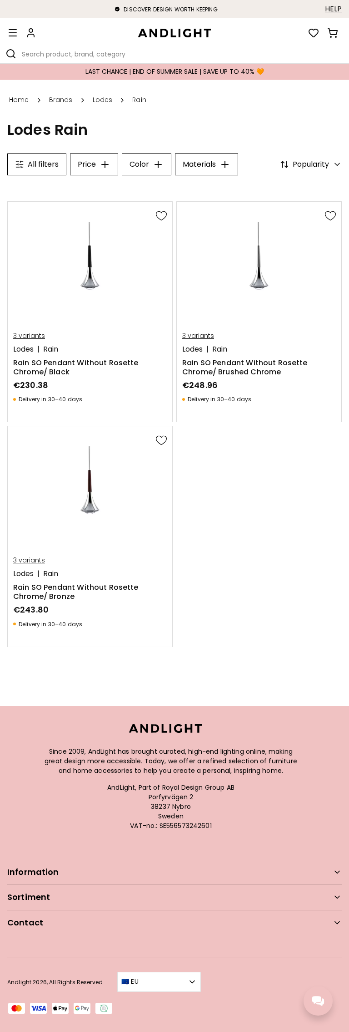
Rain (50, 349)
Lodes (23, 349)
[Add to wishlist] (161, 215)
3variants (29, 335)
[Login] (31, 33)
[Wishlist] (313, 33)
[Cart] (333, 33)
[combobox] (174, 54)
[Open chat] (318, 1001)
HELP (333, 9)
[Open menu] (13, 33)
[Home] (174, 33)
